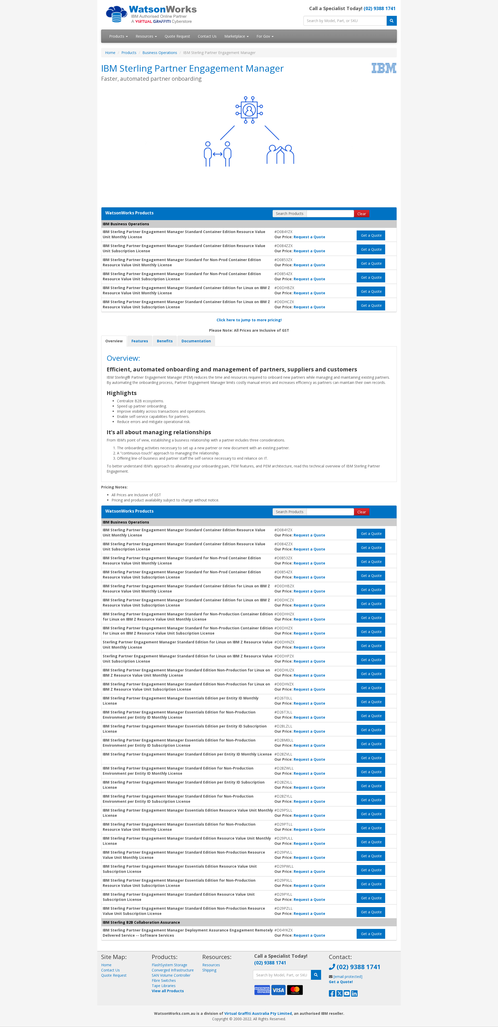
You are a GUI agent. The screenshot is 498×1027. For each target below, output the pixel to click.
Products (117, 36)
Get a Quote (371, 235)
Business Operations (159, 52)
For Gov (264, 36)
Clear (361, 213)
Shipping (209, 970)
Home (110, 52)
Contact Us (207, 36)
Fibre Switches (164, 980)
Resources (145, 36)
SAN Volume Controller (171, 975)
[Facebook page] (332, 994)
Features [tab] (140, 340)
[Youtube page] (347, 994)
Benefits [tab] (165, 340)
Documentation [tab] (196, 340)
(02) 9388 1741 (380, 8)
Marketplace (235, 36)
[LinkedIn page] (354, 994)
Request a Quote (309, 236)
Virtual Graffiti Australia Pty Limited (258, 1013)
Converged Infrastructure (173, 970)
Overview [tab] (114, 340)
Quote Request (177, 36)
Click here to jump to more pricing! (249, 319)
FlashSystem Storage (169, 964)
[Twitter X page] (339, 994)
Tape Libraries (164, 985)
